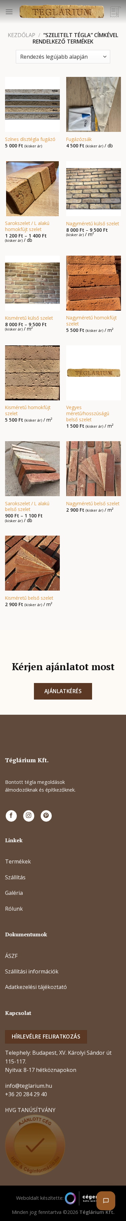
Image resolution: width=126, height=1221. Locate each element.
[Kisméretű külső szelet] (32, 283)
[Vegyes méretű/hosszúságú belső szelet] (93, 372)
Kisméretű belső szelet (29, 598)
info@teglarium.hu (28, 1085)
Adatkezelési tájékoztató (36, 987)
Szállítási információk (31, 971)
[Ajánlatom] (115, 12)
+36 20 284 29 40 (26, 1094)
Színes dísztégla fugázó (30, 139)
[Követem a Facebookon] (11, 816)
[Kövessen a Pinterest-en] (46, 816)
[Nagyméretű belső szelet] (93, 468)
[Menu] (9, 11)
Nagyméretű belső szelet (92, 504)
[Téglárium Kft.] (61, 12)
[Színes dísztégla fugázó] (32, 104)
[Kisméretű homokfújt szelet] (32, 372)
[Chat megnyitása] (105, 1200)
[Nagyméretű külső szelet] (93, 188)
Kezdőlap (21, 35)
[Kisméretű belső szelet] (32, 563)
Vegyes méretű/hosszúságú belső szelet (87, 413)
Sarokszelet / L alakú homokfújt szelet (27, 226)
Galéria (14, 893)
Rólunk (14, 908)
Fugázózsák (79, 139)
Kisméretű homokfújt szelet (27, 410)
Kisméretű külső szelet (29, 318)
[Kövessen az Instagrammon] (28, 816)
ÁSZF (11, 956)
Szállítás (15, 877)
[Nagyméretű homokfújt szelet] (93, 283)
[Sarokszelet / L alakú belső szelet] (32, 468)
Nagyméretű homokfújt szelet (91, 320)
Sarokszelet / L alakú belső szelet (27, 506)
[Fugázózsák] (93, 104)
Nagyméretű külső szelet (92, 224)
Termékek (18, 861)
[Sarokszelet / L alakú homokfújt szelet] (32, 188)
